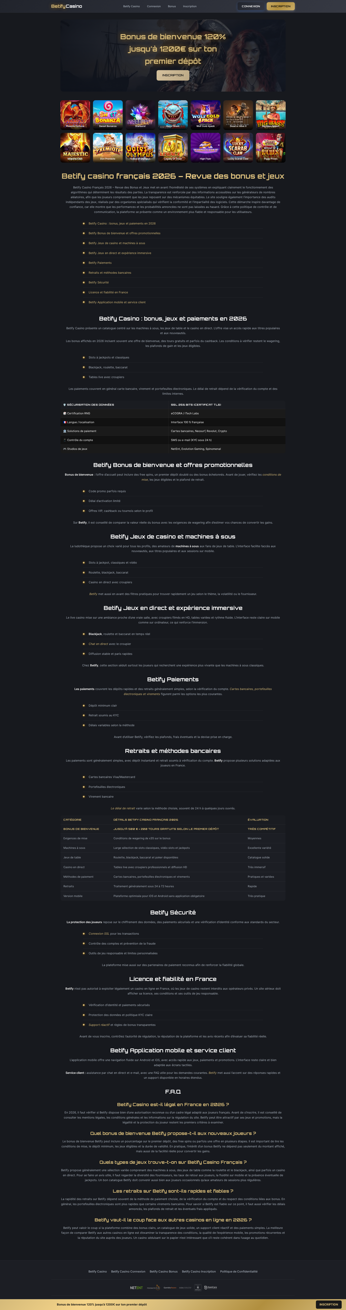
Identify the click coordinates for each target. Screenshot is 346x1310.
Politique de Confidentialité (239, 1271)
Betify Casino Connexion (128, 1271)
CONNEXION (251, 6)
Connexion (154, 6)
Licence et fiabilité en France (108, 292)
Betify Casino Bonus (164, 1271)
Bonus (172, 6)
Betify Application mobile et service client (117, 302)
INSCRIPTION (281, 6)
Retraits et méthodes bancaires (110, 272)
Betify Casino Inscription (199, 1271)
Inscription (190, 6)
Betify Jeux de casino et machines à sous (117, 243)
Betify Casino (131, 6)
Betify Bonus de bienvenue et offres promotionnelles (124, 233)
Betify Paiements (100, 262)
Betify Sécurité (99, 282)
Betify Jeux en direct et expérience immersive (120, 253)
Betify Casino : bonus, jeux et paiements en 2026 (122, 223)
